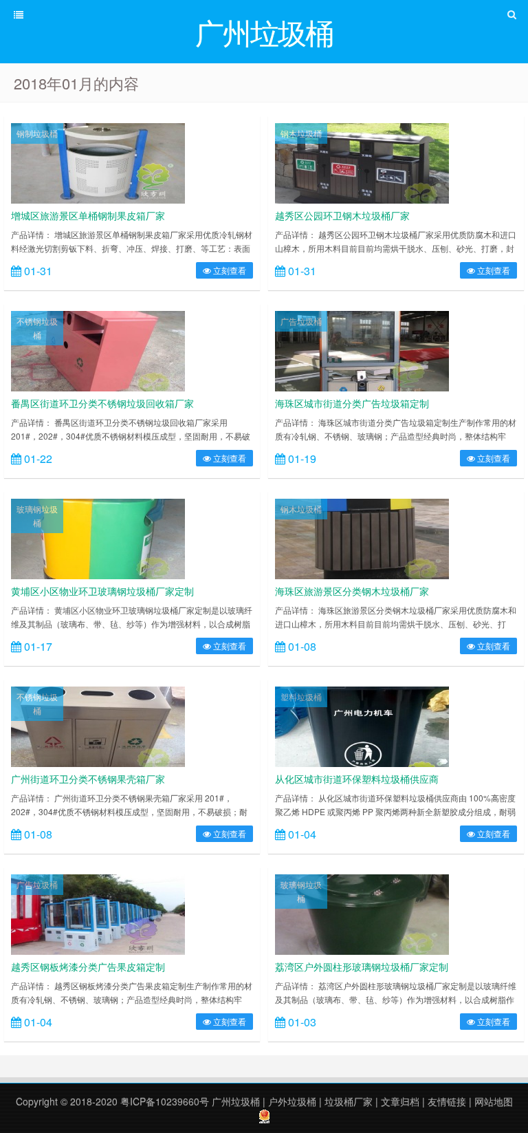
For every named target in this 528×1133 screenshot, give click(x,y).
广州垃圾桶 (236, 1101)
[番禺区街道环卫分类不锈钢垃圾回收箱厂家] (98, 349)
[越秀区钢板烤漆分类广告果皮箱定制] (98, 913)
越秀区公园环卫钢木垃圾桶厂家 (342, 215)
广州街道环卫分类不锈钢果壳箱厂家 (88, 779)
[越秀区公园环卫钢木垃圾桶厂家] (362, 162)
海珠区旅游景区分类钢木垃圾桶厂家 (352, 591)
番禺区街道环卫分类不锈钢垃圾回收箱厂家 (102, 403)
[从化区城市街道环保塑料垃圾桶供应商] (362, 725)
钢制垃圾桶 (37, 133)
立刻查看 (228, 270)
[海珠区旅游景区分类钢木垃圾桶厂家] (362, 537)
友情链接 (447, 1101)
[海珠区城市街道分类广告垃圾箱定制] (362, 349)
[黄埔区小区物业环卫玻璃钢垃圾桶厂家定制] (98, 537)
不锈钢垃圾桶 (37, 328)
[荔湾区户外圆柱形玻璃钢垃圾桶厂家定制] (362, 913)
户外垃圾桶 (292, 1101)
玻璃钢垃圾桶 (37, 515)
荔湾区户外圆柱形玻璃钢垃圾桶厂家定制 (361, 966)
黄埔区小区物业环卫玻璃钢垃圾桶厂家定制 (102, 591)
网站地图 (493, 1101)
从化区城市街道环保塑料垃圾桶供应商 (357, 779)
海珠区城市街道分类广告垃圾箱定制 (352, 403)
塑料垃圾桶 (301, 696)
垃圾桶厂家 (348, 1101)
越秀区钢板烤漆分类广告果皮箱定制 (88, 966)
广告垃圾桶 (301, 321)
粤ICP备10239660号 (164, 1101)
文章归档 (400, 1101)
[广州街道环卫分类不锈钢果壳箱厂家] (98, 725)
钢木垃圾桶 (301, 133)
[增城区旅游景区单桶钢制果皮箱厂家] (98, 162)
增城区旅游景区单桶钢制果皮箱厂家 (88, 215)
